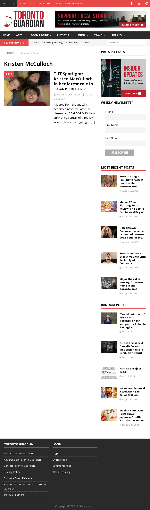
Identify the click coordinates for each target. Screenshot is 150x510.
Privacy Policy (12, 472)
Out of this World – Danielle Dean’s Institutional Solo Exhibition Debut (132, 348)
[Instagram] (139, 3)
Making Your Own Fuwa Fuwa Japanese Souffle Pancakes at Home (132, 415)
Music (82, 35)
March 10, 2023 (130, 331)
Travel (98, 35)
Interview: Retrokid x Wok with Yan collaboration (132, 391)
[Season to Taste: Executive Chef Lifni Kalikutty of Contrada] (109, 257)
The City (117, 35)
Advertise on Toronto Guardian (22, 459)
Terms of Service (14, 494)
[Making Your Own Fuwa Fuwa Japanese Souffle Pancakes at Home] (109, 415)
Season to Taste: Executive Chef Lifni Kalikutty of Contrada (133, 258)
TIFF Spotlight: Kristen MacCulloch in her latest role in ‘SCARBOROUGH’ (73, 81)
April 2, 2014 (128, 376)
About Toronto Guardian (18, 453)
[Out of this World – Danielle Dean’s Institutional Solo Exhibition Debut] (109, 347)
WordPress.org (61, 472)
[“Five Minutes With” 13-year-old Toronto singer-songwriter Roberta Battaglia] (109, 318)
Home (6, 35)
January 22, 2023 (130, 424)
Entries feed (60, 459)
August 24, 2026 (130, 216)
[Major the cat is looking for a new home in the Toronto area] (109, 283)
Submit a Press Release (69, 3)
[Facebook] (131, 3)
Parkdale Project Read (130, 370)
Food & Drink (40, 35)
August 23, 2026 (130, 267)
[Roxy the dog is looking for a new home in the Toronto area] (109, 181)
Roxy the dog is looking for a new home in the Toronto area (131, 181)
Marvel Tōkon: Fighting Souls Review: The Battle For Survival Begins (132, 207)
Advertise (25, 3)
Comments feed (62, 465)
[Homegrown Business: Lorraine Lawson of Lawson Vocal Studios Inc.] (109, 232)
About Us (8, 3)
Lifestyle (63, 35)
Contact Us (43, 3)
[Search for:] (126, 42)
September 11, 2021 (68, 94)
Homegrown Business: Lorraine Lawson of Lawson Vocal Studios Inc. (132, 232)
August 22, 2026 (130, 293)
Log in (56, 453)
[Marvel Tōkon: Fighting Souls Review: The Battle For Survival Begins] (109, 206)
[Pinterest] (146, 3)
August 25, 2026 (130, 190)
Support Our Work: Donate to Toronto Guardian (26, 486)
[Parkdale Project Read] (109, 373)
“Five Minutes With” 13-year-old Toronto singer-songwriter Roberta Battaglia (133, 320)
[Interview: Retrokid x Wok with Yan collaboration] (109, 392)
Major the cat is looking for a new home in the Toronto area (131, 284)
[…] (93, 122)
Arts (19, 35)
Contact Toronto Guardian (19, 465)
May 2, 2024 (128, 357)
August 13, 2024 (130, 399)
